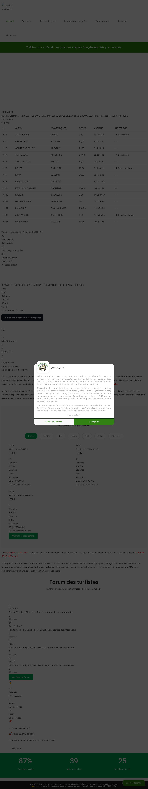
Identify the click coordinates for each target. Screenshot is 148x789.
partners (56, 376)
